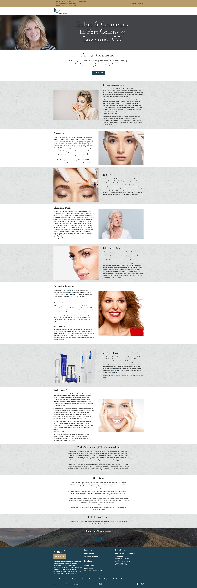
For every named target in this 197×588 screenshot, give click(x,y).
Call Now (99, 539)
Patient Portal (93, 579)
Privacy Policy (57, 584)
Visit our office (107, 375)
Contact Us (98, 73)
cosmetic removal (68, 290)
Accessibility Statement (75, 584)
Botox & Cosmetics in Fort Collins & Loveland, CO (102, 32)
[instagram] (142, 584)
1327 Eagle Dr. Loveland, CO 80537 (66, 3)
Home (55, 579)
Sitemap (65, 584)
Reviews (68, 579)
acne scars (130, 267)
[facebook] (138, 584)
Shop (100, 579)
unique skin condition (111, 372)
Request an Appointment (79, 579)
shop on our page (121, 375)
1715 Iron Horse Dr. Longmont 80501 (66, 5)
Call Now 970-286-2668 (136, 3)
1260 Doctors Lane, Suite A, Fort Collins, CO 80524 (70, 1)
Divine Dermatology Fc (60, 550)
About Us (111, 579)
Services (61, 579)
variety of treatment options (73, 294)
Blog (105, 579)
